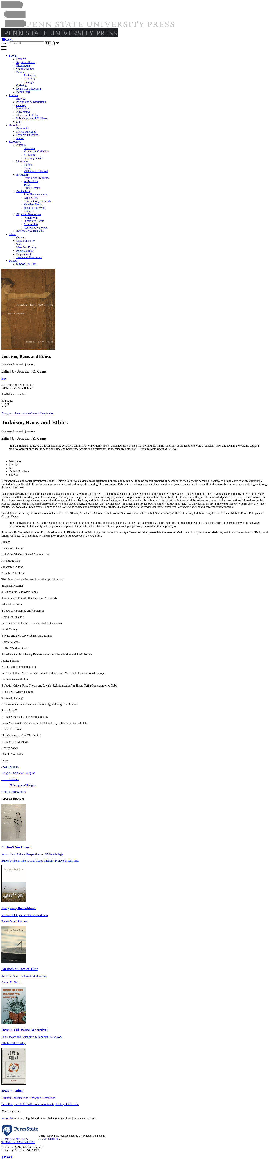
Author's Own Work (35, 227)
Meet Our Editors (26, 247)
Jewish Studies (10, 766)
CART (9, 39)
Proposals (29, 148)
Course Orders (32, 187)
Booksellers (23, 191)
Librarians (22, 161)
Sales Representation (36, 194)
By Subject (30, 75)
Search (5, 43)
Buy (3, 378)
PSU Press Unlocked (36, 171)
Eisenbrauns (23, 65)
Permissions (23, 108)
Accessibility (31, 224)
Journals (13, 95)
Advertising (23, 111)
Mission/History (25, 240)
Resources (15, 141)
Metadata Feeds (33, 204)
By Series (29, 78)
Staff (19, 121)
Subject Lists (31, 181)
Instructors (22, 174)
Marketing (29, 154)
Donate (13, 260)
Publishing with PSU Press (31, 118)
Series (27, 184)
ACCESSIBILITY (50, 1138)
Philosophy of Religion (18, 785)
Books (12, 55)
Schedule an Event (34, 207)
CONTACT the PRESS (15, 1138)
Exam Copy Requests (28, 88)
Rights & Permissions (28, 214)
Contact (28, 211)
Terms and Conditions (29, 257)
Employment (23, 254)
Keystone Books (25, 62)
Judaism (10, 779)
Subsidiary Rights (34, 220)
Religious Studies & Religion (18, 773)
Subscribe (7, 1118)
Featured (21, 58)
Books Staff (23, 92)
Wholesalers (31, 197)
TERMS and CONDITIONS (18, 1142)
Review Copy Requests (37, 201)
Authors (21, 144)
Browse (20, 72)
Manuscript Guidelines (37, 151)
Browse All (22, 128)
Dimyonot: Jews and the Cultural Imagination (27, 413)
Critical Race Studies (13, 791)
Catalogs (29, 82)
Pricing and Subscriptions (31, 101)
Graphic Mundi (25, 68)
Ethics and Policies (27, 115)
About (20, 138)
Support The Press (26, 263)
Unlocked (14, 125)
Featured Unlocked (27, 134)
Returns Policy (24, 250)
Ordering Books (33, 158)
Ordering (21, 85)
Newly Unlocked (26, 131)
